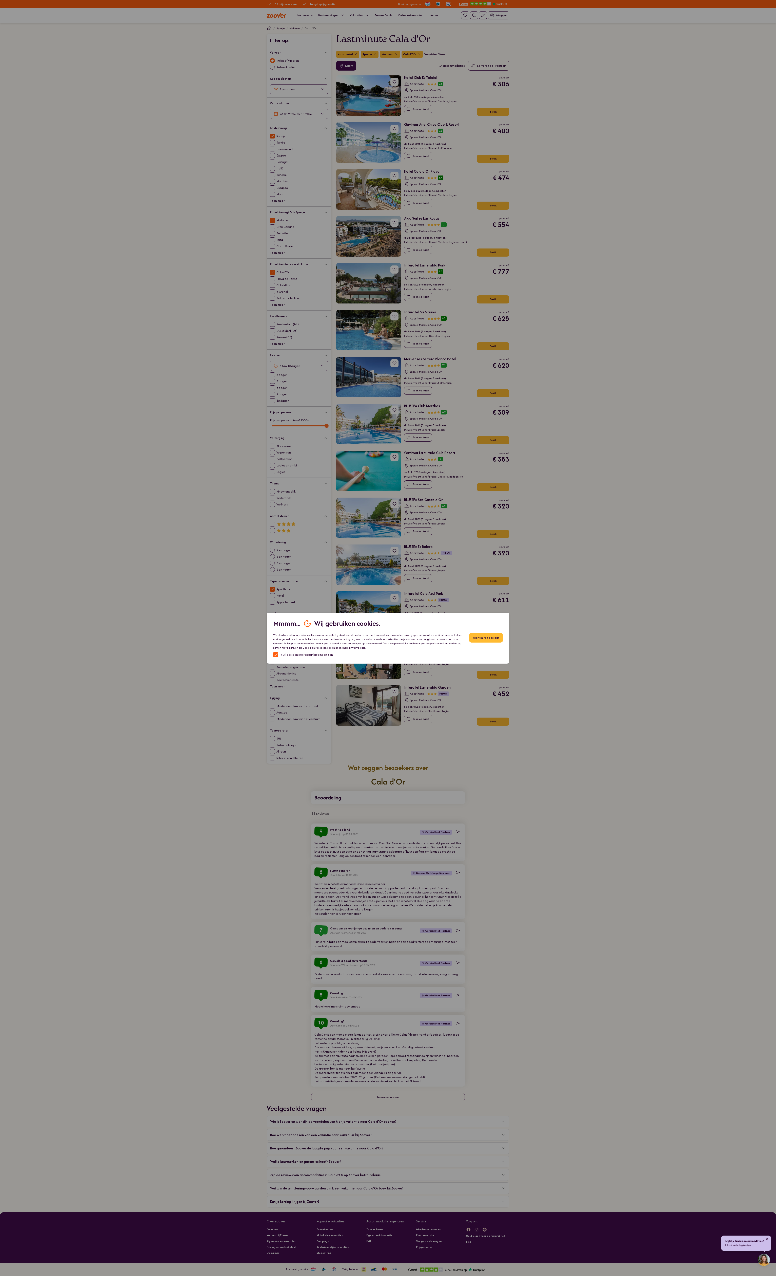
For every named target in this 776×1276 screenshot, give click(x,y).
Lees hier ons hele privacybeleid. (346, 648)
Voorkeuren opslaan (486, 637)
